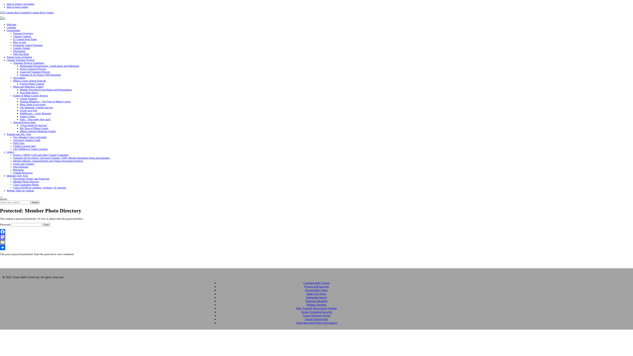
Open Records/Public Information (316, 323)
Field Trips (18, 143)
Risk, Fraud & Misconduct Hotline (316, 308)
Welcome (11, 24)
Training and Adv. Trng (19, 134)
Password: (5, 224)
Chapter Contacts (22, 36)
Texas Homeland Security (316, 312)
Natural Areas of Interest (19, 57)
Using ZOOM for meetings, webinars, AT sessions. (39, 187)
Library (10, 152)
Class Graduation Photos (26, 184)
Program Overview (23, 33)
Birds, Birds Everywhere (33, 104)
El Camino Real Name (25, 39)
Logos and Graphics (23, 164)
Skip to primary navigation (20, 4)
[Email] (316, 242)
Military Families (317, 305)
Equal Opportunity (316, 319)
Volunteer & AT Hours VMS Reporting (40, 75)
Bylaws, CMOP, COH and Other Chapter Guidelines (41, 155)
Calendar (11, 27)
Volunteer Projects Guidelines (28, 63)
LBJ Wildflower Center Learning (30, 149)
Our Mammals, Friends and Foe (36, 107)
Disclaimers (19, 51)
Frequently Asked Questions (28, 45)
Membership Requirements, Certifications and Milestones (49, 66)
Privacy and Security (316, 286)
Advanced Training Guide (26, 140)
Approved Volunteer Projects (35, 72)
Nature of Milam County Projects (30, 95)
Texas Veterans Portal (316, 315)
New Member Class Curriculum (29, 137)
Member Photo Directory (26, 181)
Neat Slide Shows (29, 92)
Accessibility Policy (316, 290)
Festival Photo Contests (32, 83)
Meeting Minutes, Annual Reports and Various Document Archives (48, 161)
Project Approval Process (33, 69)
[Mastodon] (316, 237)
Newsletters (19, 77)
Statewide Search (316, 297)
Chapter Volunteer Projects (20, 60)
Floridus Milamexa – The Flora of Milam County (45, 101)
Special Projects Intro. (24, 122)
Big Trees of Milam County (34, 128)
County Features (28, 98)
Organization (13, 30)
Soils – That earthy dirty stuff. (35, 119)
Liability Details (21, 48)
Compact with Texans (316, 283)
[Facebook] (316, 231)
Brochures (18, 169)
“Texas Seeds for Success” (33, 125)
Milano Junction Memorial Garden (38, 131)
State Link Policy (316, 294)
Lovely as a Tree (28, 110)
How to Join (19, 42)
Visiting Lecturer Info (24, 146)
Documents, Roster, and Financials (31, 178)
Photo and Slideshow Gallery (28, 86)
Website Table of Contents (20, 190)
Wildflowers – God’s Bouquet (35, 113)
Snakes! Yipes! (27, 116)
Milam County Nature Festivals (29, 80)
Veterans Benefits (316, 301)
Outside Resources (23, 172)
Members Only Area (17, 175)
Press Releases (20, 166)
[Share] (316, 247)
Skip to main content (17, 7)
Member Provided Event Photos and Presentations (46, 89)
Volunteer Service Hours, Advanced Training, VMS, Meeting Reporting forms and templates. (61, 158)
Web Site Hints (21, 54)
